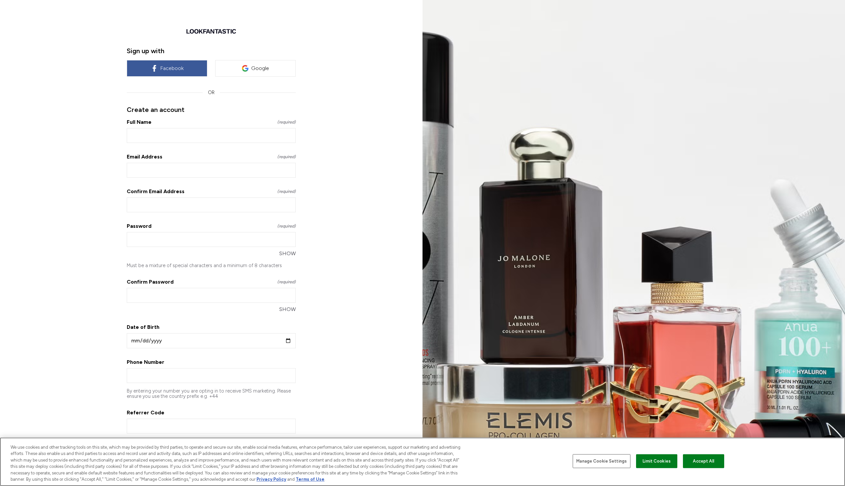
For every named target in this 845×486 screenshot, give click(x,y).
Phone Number (145, 362)
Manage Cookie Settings (601, 461)
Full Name (211, 122)
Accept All (703, 461)
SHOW (287, 253)
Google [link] (260, 68)
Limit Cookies (657, 461)
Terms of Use (310, 479)
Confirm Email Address (211, 191)
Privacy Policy (271, 479)
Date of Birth (143, 327)
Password (211, 226)
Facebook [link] (172, 68)
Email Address (211, 157)
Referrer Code (145, 412)
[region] (422, 461)
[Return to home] (211, 31)
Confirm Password (211, 282)
